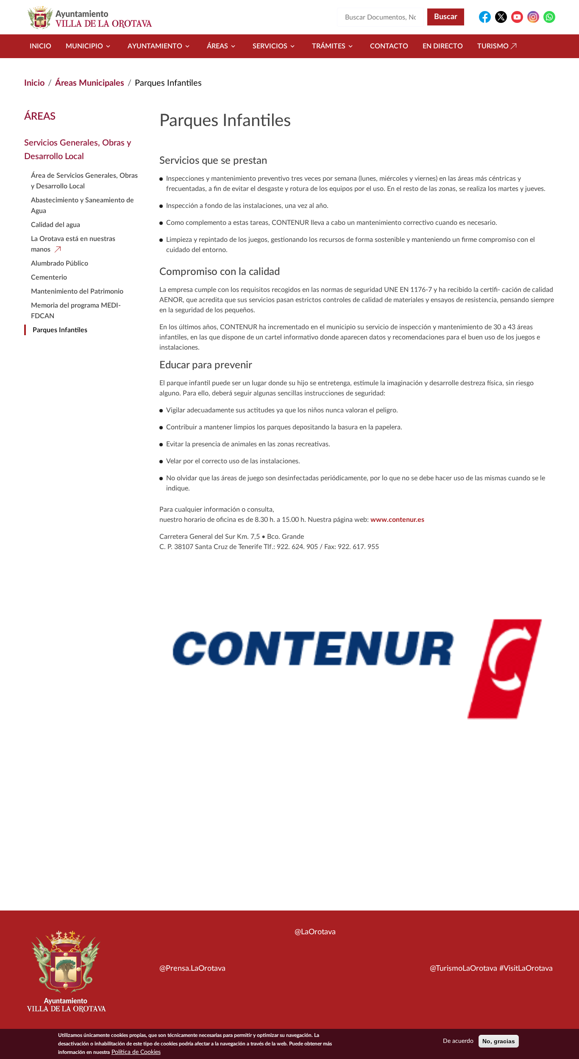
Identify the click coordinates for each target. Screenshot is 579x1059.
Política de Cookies (136, 1052)
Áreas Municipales (89, 83)
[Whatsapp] (549, 17)
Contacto (389, 46)
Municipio (84, 46)
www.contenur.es (397, 519)
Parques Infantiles (60, 330)
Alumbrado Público (59, 263)
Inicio (40, 46)
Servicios (270, 46)
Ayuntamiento (155, 46)
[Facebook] (485, 17)
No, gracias (498, 1041)
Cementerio (49, 277)
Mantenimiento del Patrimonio (77, 291)
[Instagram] (533, 17)
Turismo (493, 46)
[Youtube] (517, 17)
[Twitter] (501, 17)
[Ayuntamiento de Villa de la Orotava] (65, 976)
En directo (443, 46)
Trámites (328, 46)
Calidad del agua (55, 224)
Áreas (217, 46)
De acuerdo (458, 1041)
